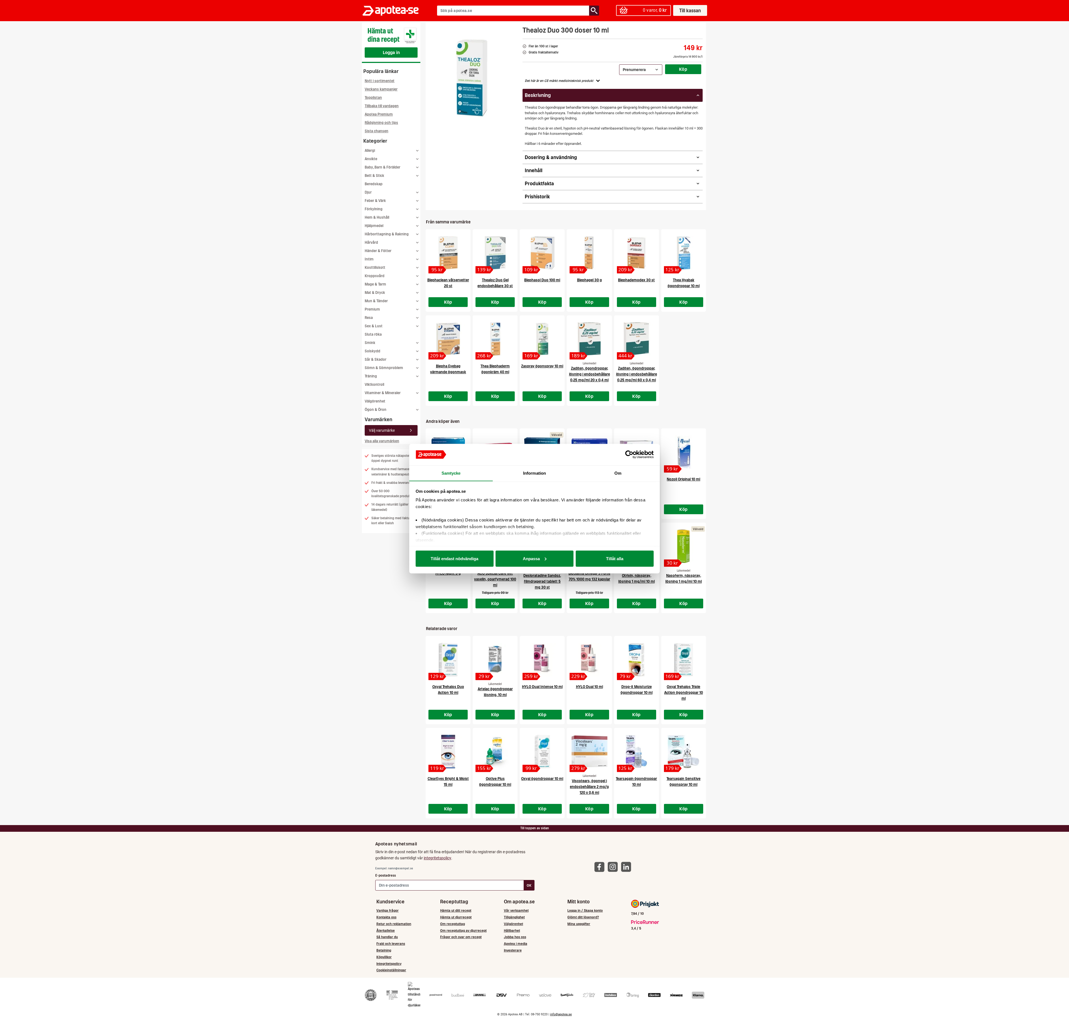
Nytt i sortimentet (379, 81)
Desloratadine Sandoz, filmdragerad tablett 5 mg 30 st (542, 581)
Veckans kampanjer (381, 89)
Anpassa (531, 558)
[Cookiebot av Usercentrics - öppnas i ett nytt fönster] (629, 454)
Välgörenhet (375, 401)
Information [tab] (534, 472)
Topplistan (373, 97)
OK (529, 885)
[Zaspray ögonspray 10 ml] (542, 339)
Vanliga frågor (387, 910)
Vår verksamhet (516, 910)
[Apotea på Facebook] (600, 866)
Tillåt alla (614, 558)
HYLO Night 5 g (448, 573)
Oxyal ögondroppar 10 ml (542, 778)
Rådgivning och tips (381, 122)
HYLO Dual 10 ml (589, 686)
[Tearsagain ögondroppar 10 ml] (636, 751)
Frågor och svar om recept (461, 937)
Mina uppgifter (578, 924)
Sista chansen (376, 131)
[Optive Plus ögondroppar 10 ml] (495, 751)
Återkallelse (385, 930)
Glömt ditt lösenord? (583, 917)
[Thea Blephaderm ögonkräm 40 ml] (495, 339)
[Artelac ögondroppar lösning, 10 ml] (495, 660)
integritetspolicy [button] (437, 858)
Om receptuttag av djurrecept (463, 930)
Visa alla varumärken (382, 441)
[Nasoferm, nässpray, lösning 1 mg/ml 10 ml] (683, 546)
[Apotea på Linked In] (627, 866)
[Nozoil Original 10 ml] (683, 452)
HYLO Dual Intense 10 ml (542, 686)
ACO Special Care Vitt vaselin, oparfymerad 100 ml (495, 579)
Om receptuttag (452, 924)
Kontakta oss (386, 917)
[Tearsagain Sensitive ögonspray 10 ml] (683, 751)
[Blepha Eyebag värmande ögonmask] (448, 339)
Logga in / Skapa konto (585, 910)
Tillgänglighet (514, 917)
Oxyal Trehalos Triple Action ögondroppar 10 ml (683, 692)
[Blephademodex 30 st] (636, 253)
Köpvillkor (384, 957)
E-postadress (385, 875)
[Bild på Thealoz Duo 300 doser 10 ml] (472, 78)
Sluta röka (373, 334)
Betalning (383, 950)
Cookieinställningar (391, 970)
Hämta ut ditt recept (455, 910)
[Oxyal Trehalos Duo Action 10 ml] (448, 660)
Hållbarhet (512, 930)
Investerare (513, 950)
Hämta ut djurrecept (456, 917)
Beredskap (374, 184)
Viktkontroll (374, 384)
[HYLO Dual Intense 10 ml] (542, 660)
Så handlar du (387, 937)
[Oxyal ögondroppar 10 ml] (542, 751)
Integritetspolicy (388, 964)
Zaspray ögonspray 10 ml (542, 366)
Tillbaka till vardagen (382, 106)
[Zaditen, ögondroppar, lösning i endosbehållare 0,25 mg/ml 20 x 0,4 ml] (589, 339)
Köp (683, 69)
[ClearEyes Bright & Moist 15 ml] (448, 751)
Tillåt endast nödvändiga (454, 558)
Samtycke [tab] (451, 472)
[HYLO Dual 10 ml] (589, 660)
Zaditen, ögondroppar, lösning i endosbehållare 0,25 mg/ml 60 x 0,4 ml (636, 374)
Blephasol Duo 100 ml (542, 280)
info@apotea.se (561, 1014)
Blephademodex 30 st (636, 280)
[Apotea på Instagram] (614, 866)
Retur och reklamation (393, 924)
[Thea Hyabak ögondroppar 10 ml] (683, 253)
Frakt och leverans (390, 944)
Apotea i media (515, 944)
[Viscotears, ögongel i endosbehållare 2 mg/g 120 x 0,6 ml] (589, 751)
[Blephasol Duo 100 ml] (542, 253)
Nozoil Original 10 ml (683, 479)
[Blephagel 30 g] (589, 253)
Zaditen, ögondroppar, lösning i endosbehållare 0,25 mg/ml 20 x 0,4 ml (589, 374)
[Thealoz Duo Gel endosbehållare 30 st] (495, 253)
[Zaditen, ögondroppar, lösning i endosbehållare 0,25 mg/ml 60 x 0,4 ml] (636, 339)
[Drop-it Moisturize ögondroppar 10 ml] (636, 660)
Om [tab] (617, 472)
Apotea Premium (379, 114)
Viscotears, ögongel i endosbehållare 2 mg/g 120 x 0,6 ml (589, 787)
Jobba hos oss (515, 937)
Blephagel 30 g (589, 280)
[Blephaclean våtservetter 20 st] (448, 253)
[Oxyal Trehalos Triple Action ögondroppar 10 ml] (683, 660)
